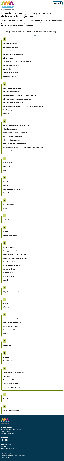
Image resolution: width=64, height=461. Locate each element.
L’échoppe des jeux (9, 251)
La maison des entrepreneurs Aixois (15, 258)
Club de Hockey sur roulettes (12, 136)
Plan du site (5, 457)
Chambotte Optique (10, 129)
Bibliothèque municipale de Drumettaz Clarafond (19, 95)
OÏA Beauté (7, 307)
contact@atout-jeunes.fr (9, 449)
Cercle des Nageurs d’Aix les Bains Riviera (16, 125)
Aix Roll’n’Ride (8, 58)
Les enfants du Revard (10, 265)
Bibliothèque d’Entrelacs (11, 92)
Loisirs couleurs (8, 276)
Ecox (4, 182)
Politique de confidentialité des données (13, 455)
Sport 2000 (6, 361)
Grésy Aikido (7, 220)
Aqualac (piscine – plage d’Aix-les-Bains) (16, 62)
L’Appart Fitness (8, 247)
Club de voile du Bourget (11, 140)
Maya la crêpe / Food (10, 292)
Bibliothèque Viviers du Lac (12, 103)
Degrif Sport (7, 166)
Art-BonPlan (7, 69)
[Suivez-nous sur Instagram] (6, 440)
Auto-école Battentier (10, 73)
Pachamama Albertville (11, 319)
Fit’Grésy (6, 208)
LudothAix (6, 280)
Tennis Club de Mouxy (10, 383)
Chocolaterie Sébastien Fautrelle (14, 133)
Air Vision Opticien (9, 51)
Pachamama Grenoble (10, 326)
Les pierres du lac (9, 269)
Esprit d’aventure (9, 193)
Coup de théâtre (8, 151)
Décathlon (6, 163)
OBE (4, 303)
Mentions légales (7, 454)
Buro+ (5, 114)
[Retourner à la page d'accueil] (7, 5)
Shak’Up (6, 357)
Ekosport (6, 185)
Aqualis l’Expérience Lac (11, 65)
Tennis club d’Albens (10, 380)
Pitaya (5, 334)
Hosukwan (7, 232)
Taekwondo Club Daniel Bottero (13, 372)
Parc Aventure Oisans (10, 330)
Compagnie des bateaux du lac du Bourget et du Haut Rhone (23, 147)
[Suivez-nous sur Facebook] (2, 440)
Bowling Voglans (8, 110)
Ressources (7, 345)
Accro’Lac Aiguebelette (10, 43)
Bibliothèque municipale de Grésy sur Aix (17, 99)
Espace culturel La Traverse (12, 189)
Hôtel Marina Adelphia (10, 235)
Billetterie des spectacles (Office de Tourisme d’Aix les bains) (23, 106)
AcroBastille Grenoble (10, 47)
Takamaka (6, 376)
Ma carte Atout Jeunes (8, 11)
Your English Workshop (11, 411)
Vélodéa (6, 399)
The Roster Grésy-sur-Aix (11, 387)
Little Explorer (8, 273)
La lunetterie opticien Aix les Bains (14, 254)
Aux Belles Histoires (9, 76)
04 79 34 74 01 (5, 447)
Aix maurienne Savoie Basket (13, 54)
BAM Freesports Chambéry (12, 88)
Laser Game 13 (8, 262)
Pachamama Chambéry (11, 323)
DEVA (5, 170)
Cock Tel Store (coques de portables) (15, 144)
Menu (56, 3)
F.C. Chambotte (8, 204)
